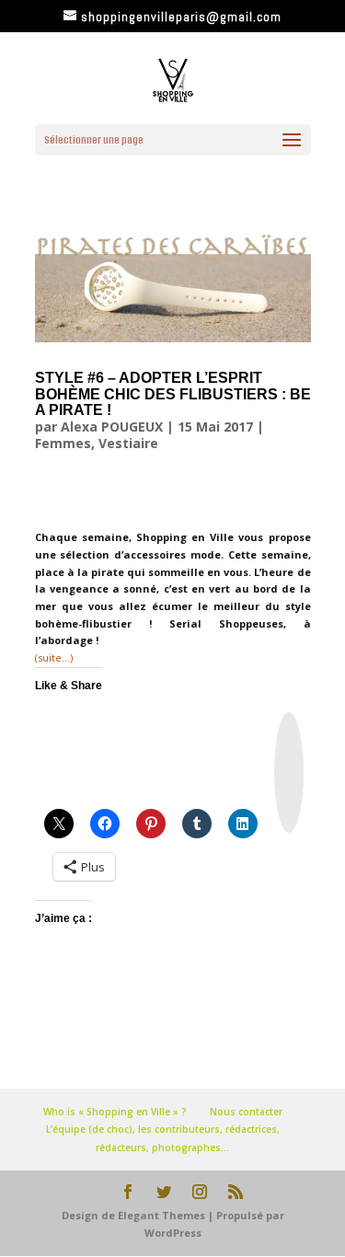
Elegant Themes (161, 1215)
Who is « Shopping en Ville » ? (115, 1111)
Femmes (63, 443)
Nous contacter (246, 1111)
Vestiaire (128, 443)
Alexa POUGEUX (112, 426)
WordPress (172, 1233)
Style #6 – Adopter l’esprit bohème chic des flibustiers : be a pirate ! (173, 394)
